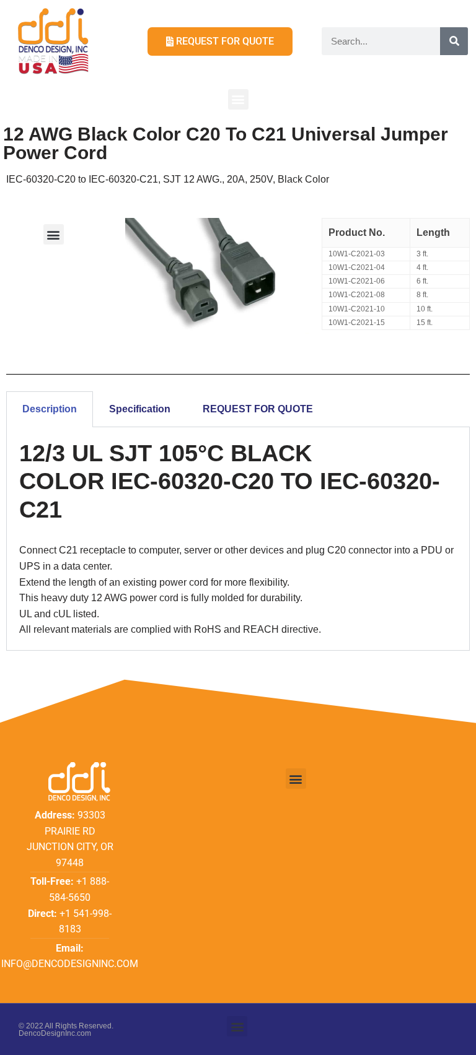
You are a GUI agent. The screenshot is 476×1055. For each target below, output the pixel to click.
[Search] (454, 41)
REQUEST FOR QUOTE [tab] (258, 409)
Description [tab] (49, 409)
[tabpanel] (238, 539)
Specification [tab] (139, 409)
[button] (238, 99)
